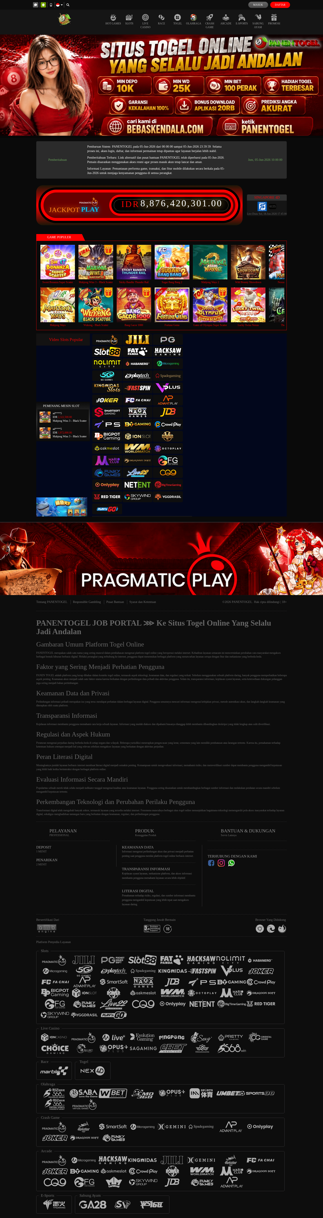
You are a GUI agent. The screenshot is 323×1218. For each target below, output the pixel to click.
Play (90, 209)
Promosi (274, 23)
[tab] (107, 339)
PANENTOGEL (45, 652)
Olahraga (193, 23)
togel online (185, 810)
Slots (129, 23)
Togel (177, 23)
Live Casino (145, 25)
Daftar (280, 4)
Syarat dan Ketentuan (142, 602)
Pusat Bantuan (115, 602)
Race (161, 23)
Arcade (225, 23)
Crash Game (209, 25)
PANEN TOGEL (45, 675)
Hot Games (113, 23)
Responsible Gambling (87, 602)
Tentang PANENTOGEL (51, 602)
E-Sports (242, 23)
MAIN (60, 262)
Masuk (258, 4)
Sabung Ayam (258, 25)
